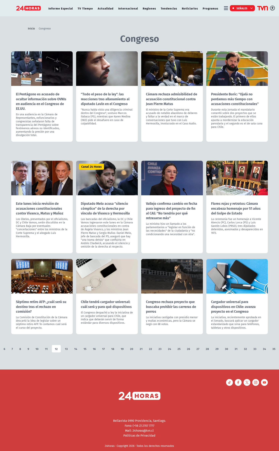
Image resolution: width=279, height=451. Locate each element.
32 (245, 349)
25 (178, 349)
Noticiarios (190, 8)
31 (236, 349)
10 (37, 349)
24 (169, 349)
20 (131, 349)
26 (188, 349)
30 (226, 349)
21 (141, 349)
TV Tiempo (85, 8)
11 (46, 349)
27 (197, 349)
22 (150, 349)
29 (216, 349)
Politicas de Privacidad (139, 435)
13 (66, 349)
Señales (241, 8)
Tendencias (169, 8)
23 (160, 349)
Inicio (31, 28)
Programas (210, 8)
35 (273, 349)
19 (122, 349)
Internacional (128, 8)
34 (264, 349)
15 (85, 349)
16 (94, 349)
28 (207, 349)
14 (75, 349)
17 (103, 349)
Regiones (149, 8)
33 (254, 349)
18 (112, 349)
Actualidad (105, 8)
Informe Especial (60, 8)
